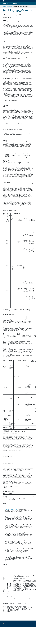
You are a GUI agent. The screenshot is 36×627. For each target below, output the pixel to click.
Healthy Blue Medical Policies (8, 6)
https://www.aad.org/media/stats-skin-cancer (12, 509)
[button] (32, 1)
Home (5, 623)
